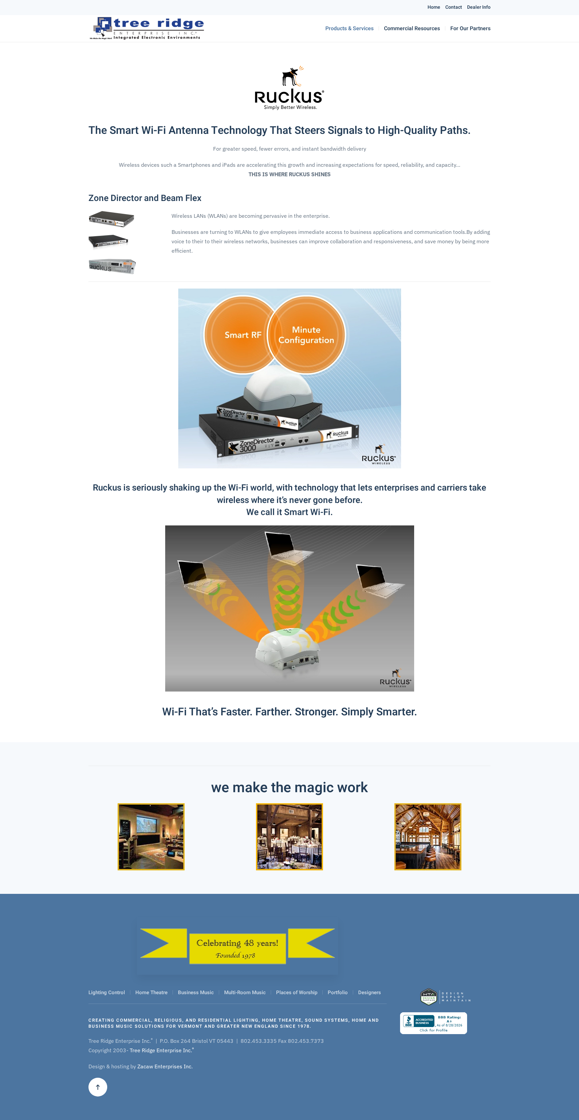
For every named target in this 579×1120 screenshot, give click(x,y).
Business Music (196, 992)
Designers (369, 992)
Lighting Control (106, 992)
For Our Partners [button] (470, 28)
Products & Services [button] (349, 28)
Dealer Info (479, 7)
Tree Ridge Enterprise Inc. (162, 1050)
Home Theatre (151, 992)
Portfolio (338, 992)
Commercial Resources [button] (412, 28)
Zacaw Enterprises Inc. (165, 1066)
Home (434, 7)
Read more (151, 852)
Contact (453, 7)
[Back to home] (146, 28)
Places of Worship (296, 992)
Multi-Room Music (245, 992)
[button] (97, 1087)
